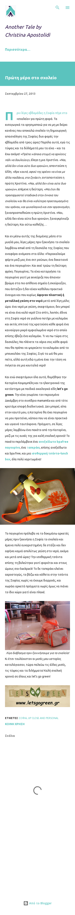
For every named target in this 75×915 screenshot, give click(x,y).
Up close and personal (43, 718)
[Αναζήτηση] (57, 7)
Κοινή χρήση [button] (15, 724)
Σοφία (23, 718)
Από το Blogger (40, 903)
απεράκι (34, 447)
